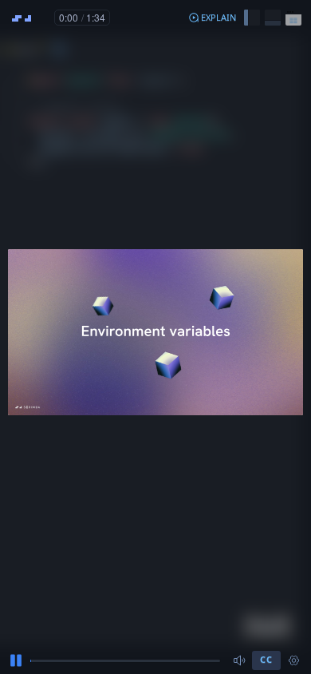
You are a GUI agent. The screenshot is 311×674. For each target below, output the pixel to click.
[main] (155, 337)
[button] (212, 17)
